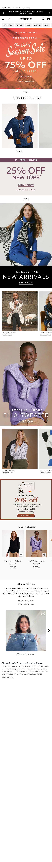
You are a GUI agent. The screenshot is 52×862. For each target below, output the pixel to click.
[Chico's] (26, 19)
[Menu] (3, 19)
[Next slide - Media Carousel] (49, 630)
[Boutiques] (8, 18)
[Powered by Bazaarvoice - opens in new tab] (26, 654)
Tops (28, 25)
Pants (46, 25)
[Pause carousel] (49, 12)
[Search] (43, 18)
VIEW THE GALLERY (26, 605)
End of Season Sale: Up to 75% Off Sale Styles (26, 11)
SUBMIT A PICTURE (26, 601)
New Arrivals (8, 25)
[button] (48, 18)
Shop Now (23, 13)
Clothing (19, 25)
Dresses (37, 25)
